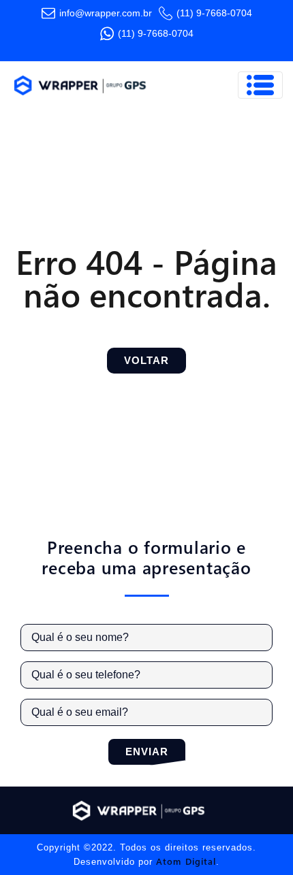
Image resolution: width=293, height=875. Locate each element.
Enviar (146, 751)
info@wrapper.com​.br (105, 13)
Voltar (146, 360)
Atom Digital (186, 861)
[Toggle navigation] (260, 85)
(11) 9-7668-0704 (214, 13)
